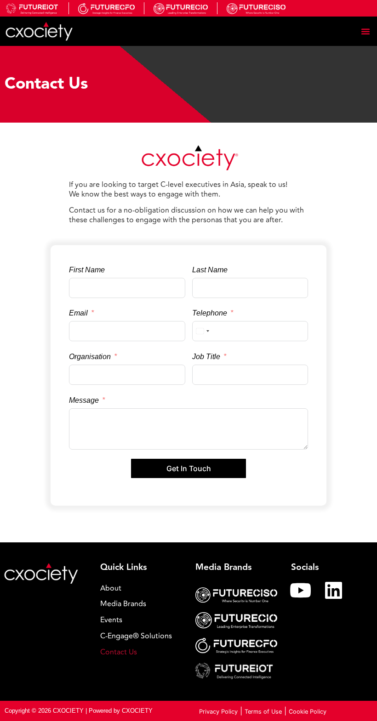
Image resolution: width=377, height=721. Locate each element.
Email (78, 313)
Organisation (90, 356)
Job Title (206, 356)
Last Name (210, 270)
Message (84, 400)
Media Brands (123, 603)
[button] (365, 31)
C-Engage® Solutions (136, 636)
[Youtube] (300, 590)
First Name (87, 270)
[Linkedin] (333, 590)
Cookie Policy (307, 711)
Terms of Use (263, 711)
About (110, 588)
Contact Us (118, 652)
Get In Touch (188, 468)
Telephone (209, 313)
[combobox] (202, 331)
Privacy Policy (218, 711)
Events (111, 619)
